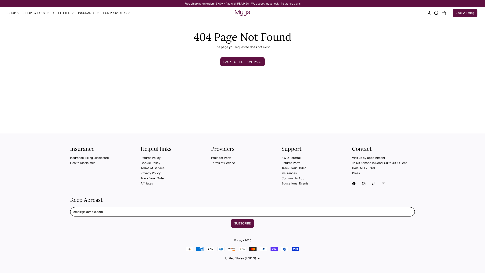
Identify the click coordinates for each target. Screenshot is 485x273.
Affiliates (147, 183)
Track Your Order (153, 178)
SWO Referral (291, 158)
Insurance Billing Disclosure (89, 158)
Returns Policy (151, 158)
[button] (436, 13)
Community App (293, 178)
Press (356, 173)
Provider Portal (221, 158)
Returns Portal (291, 163)
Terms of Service (152, 168)
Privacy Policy (151, 173)
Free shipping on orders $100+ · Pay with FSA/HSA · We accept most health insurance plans (243, 3)
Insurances (289, 173)
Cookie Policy (150, 163)
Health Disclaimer (82, 163)
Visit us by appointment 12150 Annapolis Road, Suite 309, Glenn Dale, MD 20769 (379, 163)
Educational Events (295, 183)
